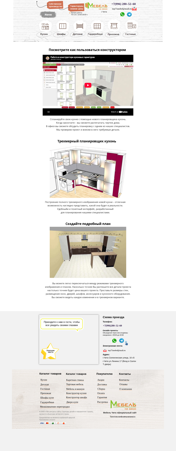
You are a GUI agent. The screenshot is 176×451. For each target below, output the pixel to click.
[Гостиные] (130, 37)
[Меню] (123, 410)
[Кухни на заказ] (44, 37)
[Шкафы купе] (61, 37)
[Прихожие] (113, 37)
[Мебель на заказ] (48, 18)
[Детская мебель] (78, 37)
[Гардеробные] (95, 37)
